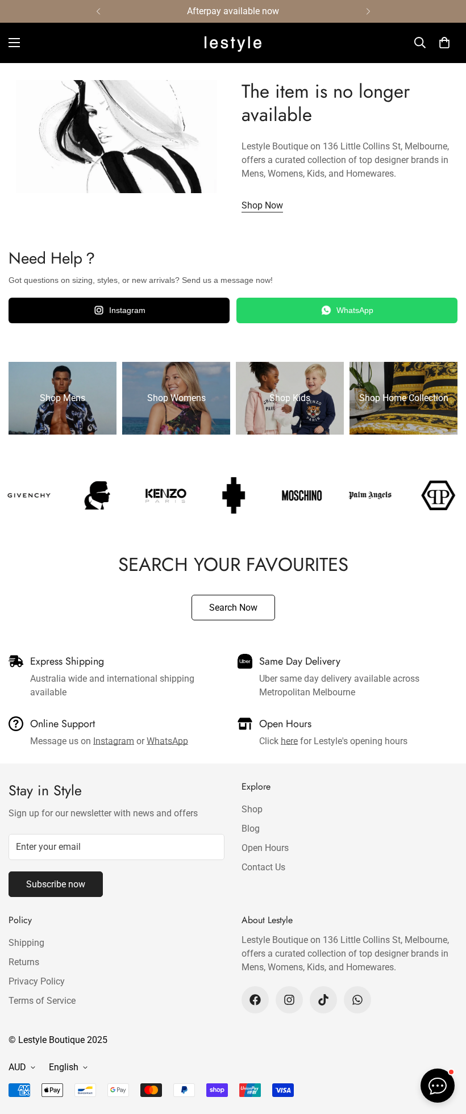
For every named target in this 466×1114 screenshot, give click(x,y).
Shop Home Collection (403, 398)
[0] (444, 43)
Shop (252, 809)
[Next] (368, 11)
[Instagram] (289, 999)
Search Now (233, 607)
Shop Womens (176, 398)
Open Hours (265, 847)
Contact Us (263, 867)
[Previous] (98, 11)
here (289, 741)
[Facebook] (255, 999)
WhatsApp (354, 310)
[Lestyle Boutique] (233, 43)
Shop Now (262, 205)
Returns (24, 962)
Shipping (26, 942)
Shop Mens (62, 398)
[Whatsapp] (357, 999)
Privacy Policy (37, 981)
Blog (251, 828)
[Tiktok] (323, 999)
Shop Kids (289, 398)
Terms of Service (42, 1000)
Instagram (127, 310)
